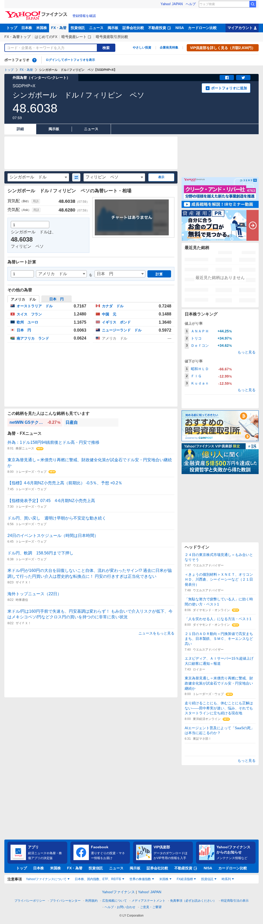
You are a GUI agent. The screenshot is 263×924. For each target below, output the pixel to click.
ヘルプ (191, 4)
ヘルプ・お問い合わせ (120, 907)
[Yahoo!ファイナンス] (37, 12)
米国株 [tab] (163, 879)
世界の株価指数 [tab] (140, 879)
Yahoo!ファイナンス (118, 892)
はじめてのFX (46, 37)
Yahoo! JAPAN (172, 4)
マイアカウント (240, 28)
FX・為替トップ (17, 37)
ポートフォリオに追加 (229, 88)
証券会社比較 (133, 28)
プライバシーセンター (65, 900)
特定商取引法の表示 (235, 900)
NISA (179, 28)
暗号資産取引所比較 (112, 37)
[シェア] (227, 77)
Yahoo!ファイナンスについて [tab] (46, 879)
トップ (11, 28)
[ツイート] (243, 77)
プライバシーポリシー (29, 900)
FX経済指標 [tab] (185, 879)
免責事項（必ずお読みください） (193, 900)
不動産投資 (157, 28)
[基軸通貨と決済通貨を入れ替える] (76, 177)
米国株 (41, 28)
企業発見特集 (169, 47)
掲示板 (113, 28)
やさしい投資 (142, 47)
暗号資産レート (74, 37)
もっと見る (247, 352)
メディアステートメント (148, 900)
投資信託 (78, 28)
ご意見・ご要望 (151, 907)
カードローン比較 (202, 28)
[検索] (252, 4)
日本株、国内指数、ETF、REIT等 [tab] (98, 879)
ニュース (96, 28)
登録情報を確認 (84, 16)
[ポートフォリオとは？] (34, 60)
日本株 (26, 28)
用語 (36, 201)
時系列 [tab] (226, 879)
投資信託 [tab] (207, 879)
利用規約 (91, 900)
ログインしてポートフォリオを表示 (70, 60)
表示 (161, 177)
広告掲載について (114, 900)
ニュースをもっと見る (156, 633)
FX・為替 (59, 28)
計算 (159, 274)
